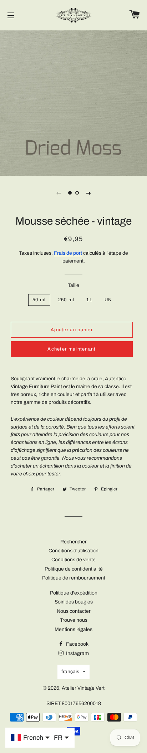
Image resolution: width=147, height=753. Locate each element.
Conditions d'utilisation (73, 550)
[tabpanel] (73, 102)
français (70, 671)
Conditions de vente (73, 559)
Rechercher (73, 541)
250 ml (66, 299)
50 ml (39, 299)
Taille (73, 285)
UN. (109, 299)
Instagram (77, 653)
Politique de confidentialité (74, 569)
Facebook (76, 644)
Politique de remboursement (73, 578)
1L (89, 299)
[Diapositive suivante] (88, 193)
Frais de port (68, 253)
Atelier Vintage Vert (83, 688)
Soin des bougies (74, 602)
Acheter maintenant (71, 349)
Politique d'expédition (73, 593)
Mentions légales (73, 629)
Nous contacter (74, 611)
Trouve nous (73, 620)
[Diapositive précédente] (58, 193)
